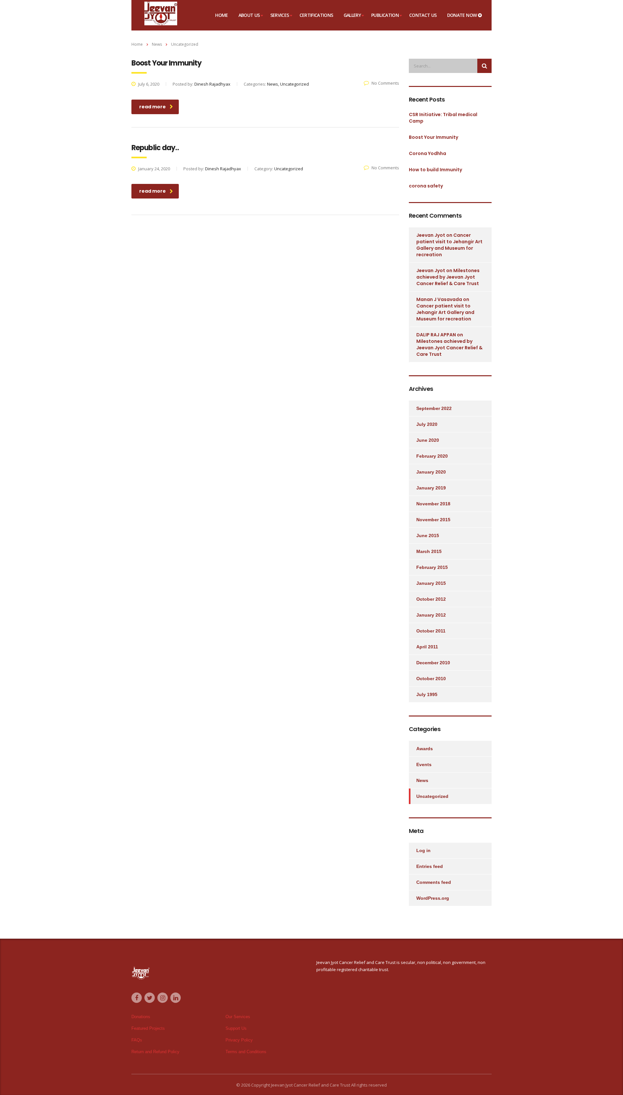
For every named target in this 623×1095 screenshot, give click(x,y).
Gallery (352, 15)
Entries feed (429, 866)
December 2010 (433, 662)
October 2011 (431, 630)
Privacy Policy (239, 1040)
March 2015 (429, 551)
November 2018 (433, 503)
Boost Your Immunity (433, 137)
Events (424, 764)
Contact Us (423, 15)
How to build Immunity (435, 169)
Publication (385, 15)
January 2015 (431, 583)
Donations (140, 1016)
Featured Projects (148, 1028)
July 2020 (426, 424)
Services (279, 15)
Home (221, 15)
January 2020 (431, 472)
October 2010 (431, 678)
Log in (423, 850)
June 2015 (427, 535)
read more (152, 106)
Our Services (238, 1016)
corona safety (426, 186)
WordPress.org (432, 898)
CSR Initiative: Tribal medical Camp (443, 117)
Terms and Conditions (246, 1051)
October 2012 (431, 599)
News (422, 780)
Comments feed (433, 882)
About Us (249, 15)
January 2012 (431, 615)
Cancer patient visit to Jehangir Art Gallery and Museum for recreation (449, 245)
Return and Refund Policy (155, 1051)
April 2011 (427, 646)
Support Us (236, 1028)
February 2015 (432, 567)
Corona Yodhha (427, 153)
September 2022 (434, 408)
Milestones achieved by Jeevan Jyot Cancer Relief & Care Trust (448, 277)
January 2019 (431, 487)
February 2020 (432, 456)
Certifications (316, 15)
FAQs (136, 1040)
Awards (424, 748)
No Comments (385, 83)
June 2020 (427, 440)
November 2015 (433, 519)
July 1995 (426, 694)
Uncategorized (432, 796)
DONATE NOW (462, 15)
